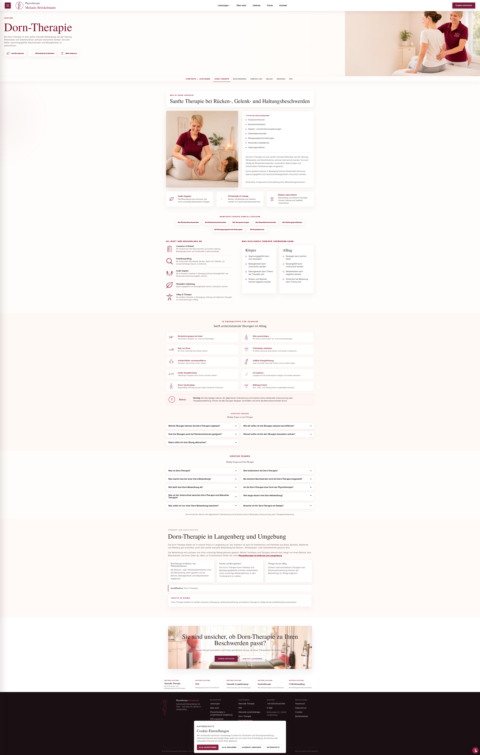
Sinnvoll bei (256, 79)
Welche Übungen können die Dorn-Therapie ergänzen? (194, 426)
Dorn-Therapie (222, 79)
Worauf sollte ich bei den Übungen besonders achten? (269, 434)
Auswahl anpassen (251, 747)
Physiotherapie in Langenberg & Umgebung (221, 713)
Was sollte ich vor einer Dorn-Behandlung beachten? (193, 505)
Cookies (298, 712)
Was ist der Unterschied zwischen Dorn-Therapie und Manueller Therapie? (198, 496)
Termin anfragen (463, 5)
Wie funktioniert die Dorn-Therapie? (260, 470)
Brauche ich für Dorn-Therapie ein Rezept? (263, 505)
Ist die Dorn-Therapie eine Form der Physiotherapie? (268, 487)
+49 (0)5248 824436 (276, 704)
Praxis (270, 5)
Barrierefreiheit (301, 716)
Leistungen (223, 5)
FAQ (291, 79)
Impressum (300, 704)
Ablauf (269, 79)
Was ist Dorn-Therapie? (179, 470)
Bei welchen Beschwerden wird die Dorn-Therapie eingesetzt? (272, 479)
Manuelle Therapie (246, 704)
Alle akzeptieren (207, 747)
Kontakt (283, 5)
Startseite (191, 79)
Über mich (241, 5)
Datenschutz (300, 708)
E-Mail (269, 708)
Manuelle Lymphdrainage (249, 712)
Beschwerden (239, 79)
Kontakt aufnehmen (252, 659)
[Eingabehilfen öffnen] (475, 750)
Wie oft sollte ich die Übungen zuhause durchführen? (268, 426)
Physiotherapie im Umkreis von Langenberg (260, 555)
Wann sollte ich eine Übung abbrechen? (187, 442)
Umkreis (256, 5)
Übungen (281, 79)
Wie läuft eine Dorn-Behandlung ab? (185, 487)
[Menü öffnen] (8, 6)
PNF (240, 708)
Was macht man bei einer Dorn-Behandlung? (189, 479)
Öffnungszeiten (217, 719)
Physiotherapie (40, 5)
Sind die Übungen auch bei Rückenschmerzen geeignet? (195, 434)
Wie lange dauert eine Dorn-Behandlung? (263, 495)
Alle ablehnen (229, 747)
